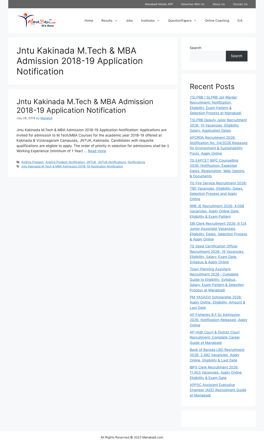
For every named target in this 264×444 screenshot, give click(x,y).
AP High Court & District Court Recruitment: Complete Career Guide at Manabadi (215, 337)
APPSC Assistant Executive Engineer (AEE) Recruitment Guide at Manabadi (218, 390)
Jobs (129, 20)
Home (89, 20)
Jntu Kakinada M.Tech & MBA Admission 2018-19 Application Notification (84, 105)
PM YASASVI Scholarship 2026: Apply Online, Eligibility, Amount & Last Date (217, 302)
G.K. (240, 20)
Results (106, 20)
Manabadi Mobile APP (159, 4)
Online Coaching (217, 20)
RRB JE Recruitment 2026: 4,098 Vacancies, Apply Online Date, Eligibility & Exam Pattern (217, 211)
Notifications (136, 162)
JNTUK (91, 162)
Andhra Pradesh (32, 162)
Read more (97, 151)
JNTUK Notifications (112, 162)
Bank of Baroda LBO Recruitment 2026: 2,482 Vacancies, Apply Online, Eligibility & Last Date (217, 355)
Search (195, 48)
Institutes (148, 20)
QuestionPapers (180, 20)
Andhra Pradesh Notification (65, 162)
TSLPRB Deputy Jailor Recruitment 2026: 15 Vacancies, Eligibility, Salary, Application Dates (218, 125)
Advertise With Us (192, 4)
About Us (219, 4)
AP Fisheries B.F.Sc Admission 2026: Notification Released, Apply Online (218, 320)
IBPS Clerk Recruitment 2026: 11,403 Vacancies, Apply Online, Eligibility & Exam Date (216, 372)
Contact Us (240, 4)
